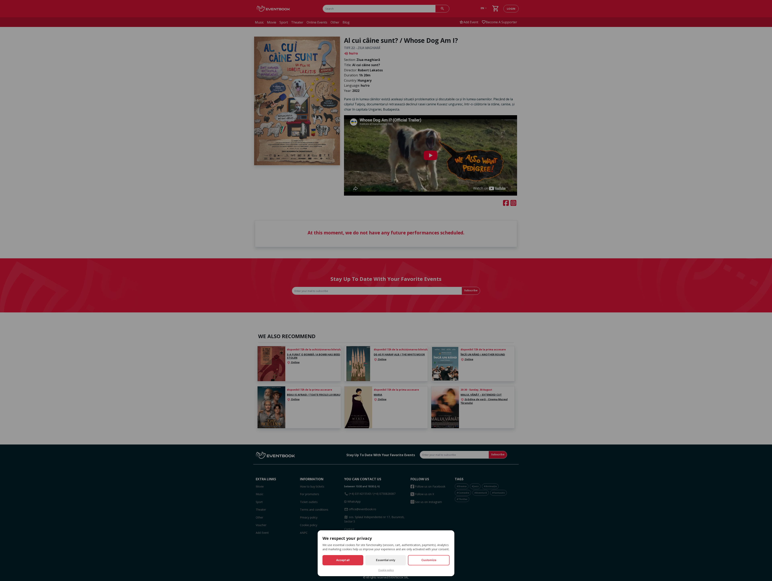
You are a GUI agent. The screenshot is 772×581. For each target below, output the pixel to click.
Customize (428, 560)
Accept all (343, 560)
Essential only (385, 560)
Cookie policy (386, 570)
